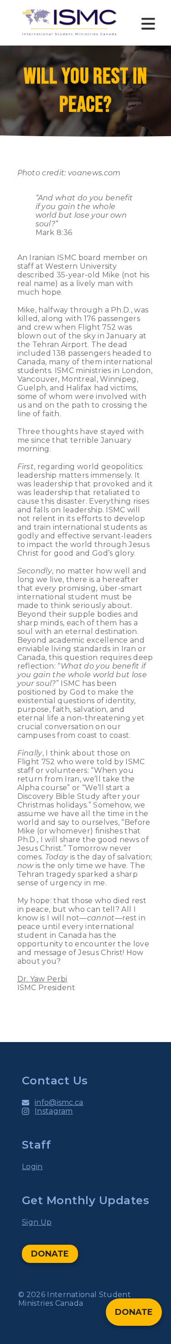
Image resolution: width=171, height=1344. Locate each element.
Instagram (54, 1111)
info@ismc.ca (59, 1102)
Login (32, 1166)
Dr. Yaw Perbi (42, 979)
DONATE (50, 1254)
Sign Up (37, 1222)
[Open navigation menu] (148, 22)
